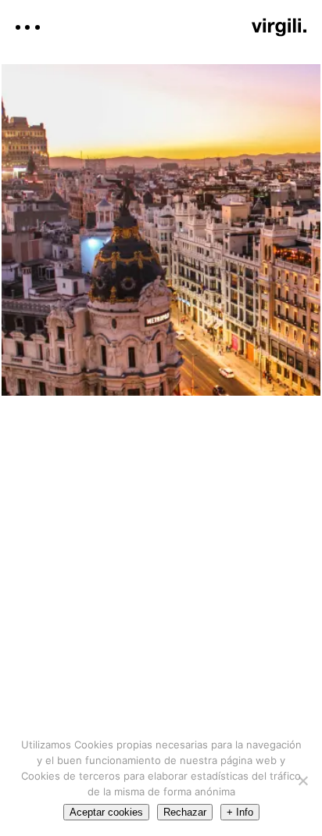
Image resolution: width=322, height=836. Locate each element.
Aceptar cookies (106, 812)
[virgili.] (279, 27)
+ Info (240, 812)
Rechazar (184, 812)
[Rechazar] (302, 780)
